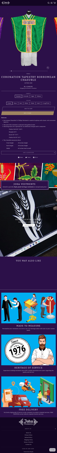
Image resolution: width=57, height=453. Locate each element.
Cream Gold (46, 103)
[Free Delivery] (28, 391)
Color (28, 100)
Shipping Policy (28, 439)
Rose (15, 103)
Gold (38, 103)
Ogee (32, 96)
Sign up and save (28, 448)
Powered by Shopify (28, 451)
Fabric (28, 93)
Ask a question (28, 152)
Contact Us (28, 444)
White (26, 103)
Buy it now (27, 113)
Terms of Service (28, 442)
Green (9, 103)
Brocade (26, 96)
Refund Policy (28, 437)
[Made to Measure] (28, 308)
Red (21, 103)
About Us (28, 428)
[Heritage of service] (28, 350)
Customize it (28, 225)
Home (28, 73)
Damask (18, 96)
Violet (32, 103)
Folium (39, 96)
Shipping (22, 88)
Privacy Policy (28, 435)
